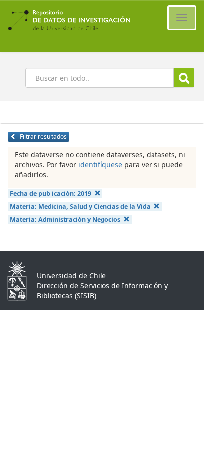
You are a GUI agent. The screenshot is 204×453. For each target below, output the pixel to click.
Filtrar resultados (42, 136)
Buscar (184, 77)
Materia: (80, 206)
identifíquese (100, 164)
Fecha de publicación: (50, 193)
